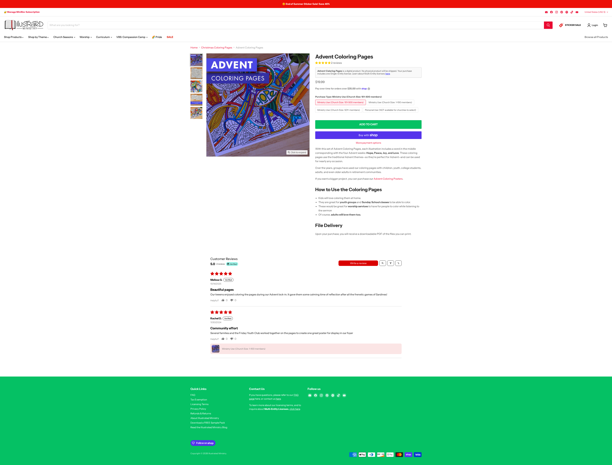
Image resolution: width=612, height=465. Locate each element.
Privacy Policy (198, 408)
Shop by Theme (37, 37)
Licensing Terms (199, 404)
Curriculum (103, 37)
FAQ (192, 394)
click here (295, 408)
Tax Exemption (198, 399)
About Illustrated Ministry (204, 418)
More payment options (368, 142)
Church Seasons (63, 37)
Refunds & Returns (200, 413)
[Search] (548, 25)
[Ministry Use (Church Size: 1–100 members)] (391, 105)
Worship (85, 37)
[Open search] (382, 263)
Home (194, 47)
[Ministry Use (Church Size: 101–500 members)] (341, 105)
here (387, 73)
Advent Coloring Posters (388, 178)
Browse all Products (596, 37)
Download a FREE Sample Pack (207, 422)
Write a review (358, 263)
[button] (323, 62)
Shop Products (13, 37)
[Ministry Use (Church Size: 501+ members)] (339, 113)
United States (595, 12)
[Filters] (390, 263)
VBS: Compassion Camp (131, 37)
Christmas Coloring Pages (216, 47)
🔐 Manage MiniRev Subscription (22, 12)
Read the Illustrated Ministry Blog (208, 427)
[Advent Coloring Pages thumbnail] (196, 60)
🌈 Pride (157, 37)
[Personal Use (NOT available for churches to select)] (391, 113)
